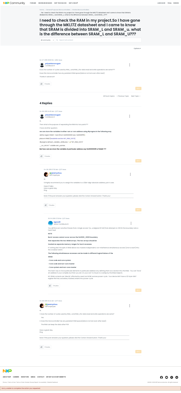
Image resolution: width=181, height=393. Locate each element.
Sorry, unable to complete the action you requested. (21, 388)
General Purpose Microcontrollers (58, 10)
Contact (40, 377)
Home (42, 10)
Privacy (5, 382)
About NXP (7, 377)
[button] (129, 65)
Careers (16, 377)
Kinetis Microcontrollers (80, 10)
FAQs (169, 3)
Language (161, 3)
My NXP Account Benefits (56, 377)
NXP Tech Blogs (60, 3)
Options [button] (137, 48)
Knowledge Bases (45, 3)
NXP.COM (72, 3)
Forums (33, 3)
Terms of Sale (20, 382)
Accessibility (42, 382)
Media (33, 377)
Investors (25, 377)
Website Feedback (52, 382)
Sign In (176, 3)
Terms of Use (11, 382)
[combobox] (98, 40)
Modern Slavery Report (31, 382)
